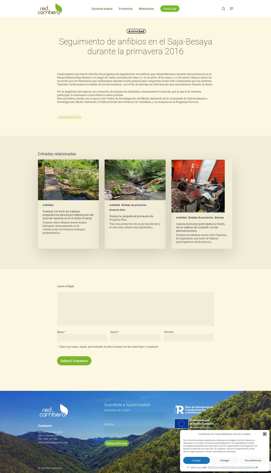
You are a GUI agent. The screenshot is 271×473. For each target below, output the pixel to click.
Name (61, 332)
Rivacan (219, 217)
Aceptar (197, 460)
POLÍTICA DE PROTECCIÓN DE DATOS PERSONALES (233, 467)
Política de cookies (198, 467)
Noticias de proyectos (134, 205)
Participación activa (70, 117)
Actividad (136, 31)
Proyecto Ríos (117, 210)
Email (114, 332)
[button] (264, 434)
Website (169, 332)
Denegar (224, 460)
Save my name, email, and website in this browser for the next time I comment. (109, 346)
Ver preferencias (253, 460)
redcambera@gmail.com (53, 442)
